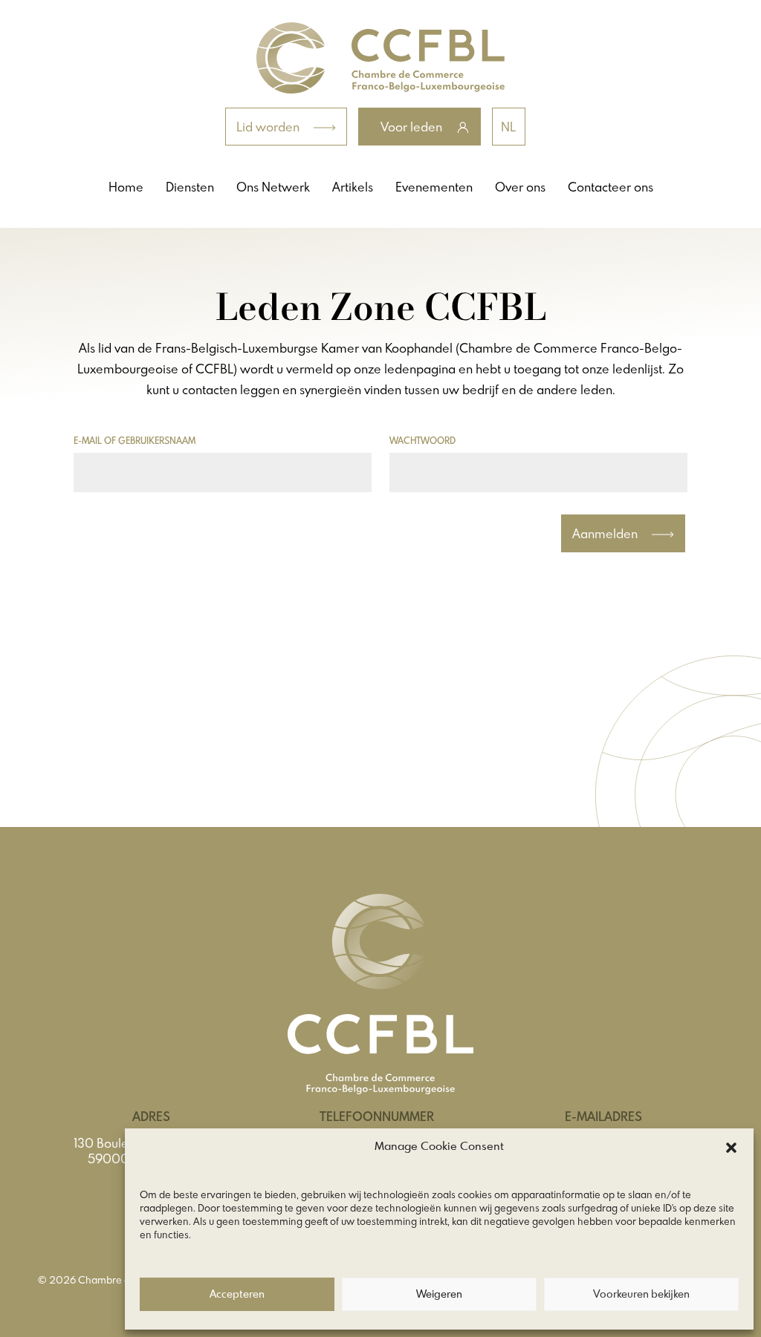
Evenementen (434, 186)
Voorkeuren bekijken (641, 1294)
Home (126, 186)
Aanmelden (606, 533)
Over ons (520, 186)
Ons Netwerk (273, 186)
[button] (731, 1147)
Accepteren (237, 1294)
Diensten (190, 186)
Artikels (352, 186)
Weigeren (439, 1294)
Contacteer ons (610, 186)
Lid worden (269, 126)
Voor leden (412, 126)
